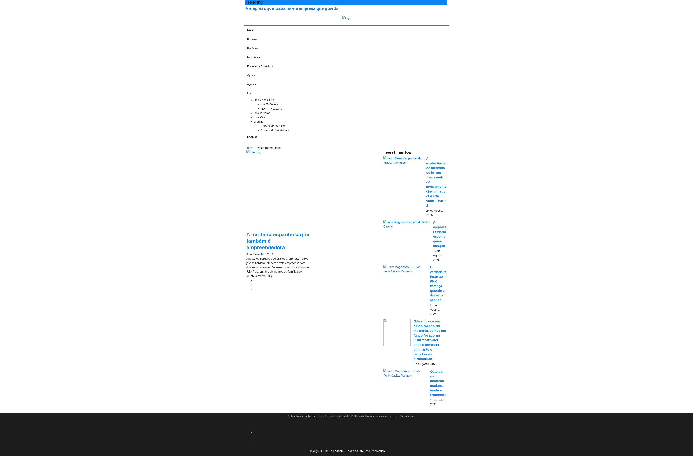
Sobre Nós (294, 416)
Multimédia (260, 117)
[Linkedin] (255, 428)
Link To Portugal (270, 104)
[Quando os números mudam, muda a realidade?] (405, 373)
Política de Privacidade (365, 416)
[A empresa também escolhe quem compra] (406, 224)
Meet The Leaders (271, 108)
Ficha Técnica (313, 416)
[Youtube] (255, 441)
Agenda (251, 84)
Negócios (252, 48)
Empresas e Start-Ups (260, 66)
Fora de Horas (262, 113)
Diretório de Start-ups (273, 126)
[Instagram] (255, 436)
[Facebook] (255, 423)
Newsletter (407, 416)
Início (250, 30)
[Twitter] (255, 432)
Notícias (252, 39)
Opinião (251, 75)
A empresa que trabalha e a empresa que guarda (291, 8)
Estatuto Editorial (336, 416)
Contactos (390, 416)
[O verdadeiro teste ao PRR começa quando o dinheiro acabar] (405, 269)
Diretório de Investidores (275, 130)
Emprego (252, 137)
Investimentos (255, 57)
